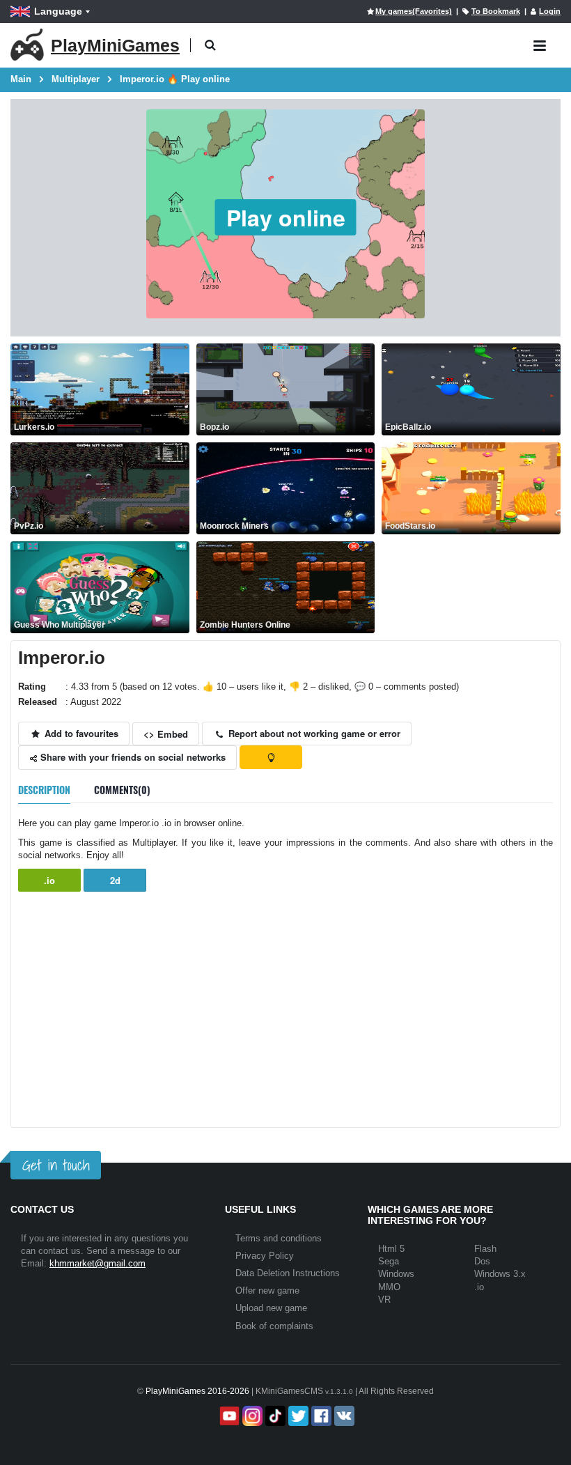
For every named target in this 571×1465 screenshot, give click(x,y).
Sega (388, 1261)
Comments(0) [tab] (122, 789)
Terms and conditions (278, 1238)
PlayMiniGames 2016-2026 (197, 1391)
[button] (210, 45)
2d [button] (115, 880)
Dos (482, 1261)
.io (49, 880)
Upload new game (271, 1308)
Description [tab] (44, 789)
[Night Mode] (271, 757)
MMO (389, 1287)
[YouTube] (228, 1416)
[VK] (342, 1416)
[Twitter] (297, 1416)
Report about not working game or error (313, 733)
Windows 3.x (500, 1274)
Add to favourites (80, 733)
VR (384, 1299)
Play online (285, 217)
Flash (485, 1248)
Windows (396, 1274)
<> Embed (165, 734)
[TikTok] (274, 1416)
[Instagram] (251, 1416)
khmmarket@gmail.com (97, 1263)
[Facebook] (319, 1416)
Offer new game (267, 1290)
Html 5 (391, 1248)
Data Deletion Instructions (287, 1273)
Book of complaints (274, 1326)
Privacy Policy (264, 1255)
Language (58, 11)
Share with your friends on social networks (132, 756)
